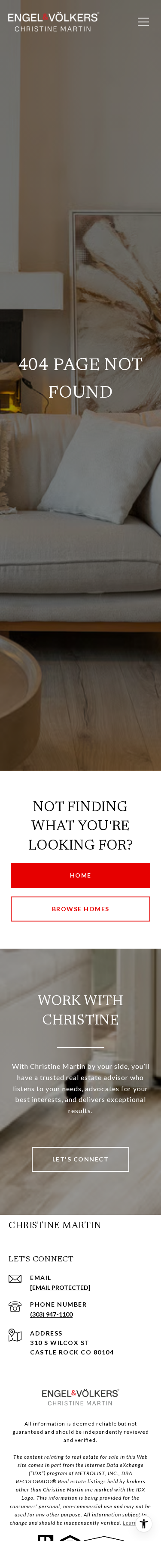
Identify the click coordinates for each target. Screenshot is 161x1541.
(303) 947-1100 (51, 1314)
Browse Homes (80, 908)
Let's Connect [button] (80, 1159)
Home (80, 875)
